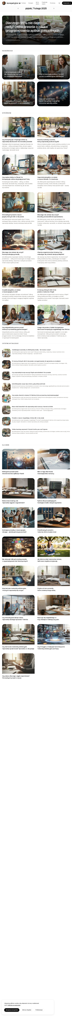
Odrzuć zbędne (26, 1010)
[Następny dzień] (18, 8)
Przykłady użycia (44, 3)
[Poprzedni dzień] (54, 8)
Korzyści (30, 3)
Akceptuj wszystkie (12, 1010)
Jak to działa (37, 3)
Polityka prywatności (14, 1005)
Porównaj (52, 3)
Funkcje (24, 3)
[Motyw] (59, 3)
